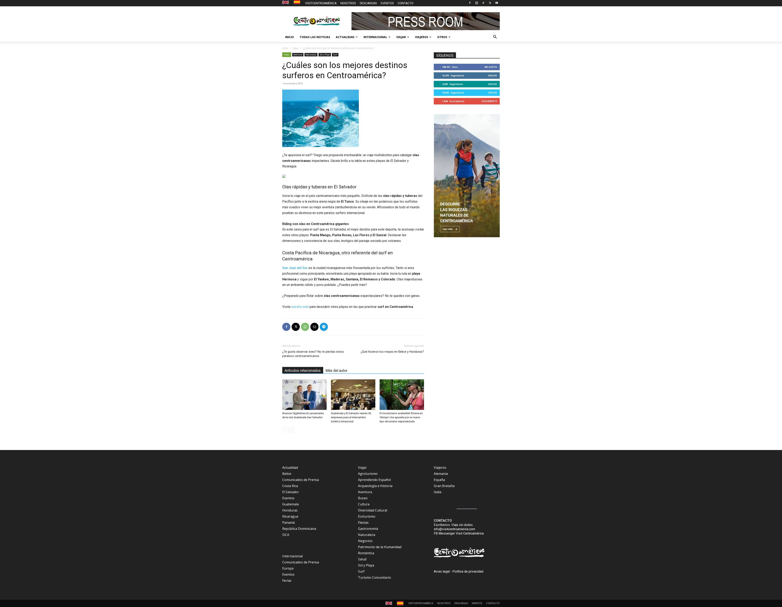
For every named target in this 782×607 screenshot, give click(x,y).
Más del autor (336, 370)
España (439, 479)
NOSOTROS (348, 3)
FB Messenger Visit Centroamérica (459, 533)
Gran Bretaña (444, 486)
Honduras (290, 510)
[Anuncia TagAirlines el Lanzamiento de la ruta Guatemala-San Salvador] (304, 394)
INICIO (289, 37)
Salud (362, 559)
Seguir (492, 75)
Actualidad (290, 467)
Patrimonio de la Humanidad (379, 547)
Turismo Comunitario (374, 577)
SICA (285, 534)
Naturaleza (311, 54)
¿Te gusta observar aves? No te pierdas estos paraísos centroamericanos (313, 354)
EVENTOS (387, 3)
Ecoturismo (366, 516)
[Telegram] (324, 327)
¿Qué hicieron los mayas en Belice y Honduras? (392, 351)
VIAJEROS (421, 37)
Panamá (288, 522)
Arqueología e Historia (375, 486)
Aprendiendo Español (374, 479)
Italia (437, 492)
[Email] (314, 327)
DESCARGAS (368, 3)
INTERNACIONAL (375, 37)
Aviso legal (442, 571)
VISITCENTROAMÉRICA (321, 3)
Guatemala (290, 504)
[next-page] (291, 429)
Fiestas (363, 522)
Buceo (363, 498)
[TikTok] (483, 3)
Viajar (295, 48)
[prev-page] (284, 429)
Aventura (297, 54)
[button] (495, 37)
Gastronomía (368, 528)
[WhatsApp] (305, 327)
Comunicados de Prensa (300, 479)
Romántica (366, 553)
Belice (286, 473)
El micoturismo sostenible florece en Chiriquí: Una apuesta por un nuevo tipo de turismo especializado (401, 417)
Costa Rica (290, 486)
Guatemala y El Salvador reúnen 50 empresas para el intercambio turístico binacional (351, 417)
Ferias (286, 580)
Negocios (365, 541)
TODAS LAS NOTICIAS (315, 37)
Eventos (288, 498)
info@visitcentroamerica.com (454, 529)
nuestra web (300, 307)
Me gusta (490, 66)
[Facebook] (470, 3)
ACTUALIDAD (345, 37)
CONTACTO (405, 3)
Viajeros (440, 467)
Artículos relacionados (303, 370)
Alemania (441, 473)
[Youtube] (497, 3)
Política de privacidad (468, 571)
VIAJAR (401, 37)
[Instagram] (476, 3)
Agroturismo (368, 473)
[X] (490, 3)
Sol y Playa (325, 54)
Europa (287, 568)
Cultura (363, 504)
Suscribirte (489, 101)
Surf (335, 54)
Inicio (285, 48)
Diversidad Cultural (372, 510)
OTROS (442, 37)
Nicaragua (290, 516)
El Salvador (290, 492)
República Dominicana (299, 528)
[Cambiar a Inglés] (286, 2)
